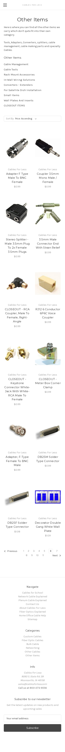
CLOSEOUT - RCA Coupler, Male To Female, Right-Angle (17, 315)
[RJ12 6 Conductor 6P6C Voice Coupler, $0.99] (48, 283)
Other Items (32, 655)
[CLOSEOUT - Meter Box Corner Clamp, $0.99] (48, 353)
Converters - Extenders (18, 84)
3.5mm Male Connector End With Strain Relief (48, 243)
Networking (32, 647)
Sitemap (32, 619)
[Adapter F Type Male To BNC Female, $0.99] (17, 148)
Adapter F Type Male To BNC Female (17, 178)
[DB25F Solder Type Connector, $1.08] (17, 497)
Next (55, 555)
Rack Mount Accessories (19, 74)
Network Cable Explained (32, 596)
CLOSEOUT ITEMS (14, 105)
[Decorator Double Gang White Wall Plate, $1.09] (48, 497)
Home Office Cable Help (32, 615)
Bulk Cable (32, 644)
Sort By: (10, 118)
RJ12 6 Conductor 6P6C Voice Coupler (47, 313)
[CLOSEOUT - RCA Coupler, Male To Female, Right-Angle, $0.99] (17, 283)
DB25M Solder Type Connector (47, 459)
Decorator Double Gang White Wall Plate (48, 527)
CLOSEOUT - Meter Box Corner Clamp (48, 383)
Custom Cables (32, 636)
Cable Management (16, 64)
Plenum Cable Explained (32, 600)
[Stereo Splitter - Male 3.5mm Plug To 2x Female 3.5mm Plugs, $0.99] (17, 214)
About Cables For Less (33, 607)
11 (43, 555)
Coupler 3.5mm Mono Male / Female (48, 178)
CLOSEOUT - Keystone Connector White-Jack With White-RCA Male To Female (17, 389)
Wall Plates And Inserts (18, 100)
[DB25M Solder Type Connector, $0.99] (48, 431)
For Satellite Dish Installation (22, 90)
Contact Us (32, 604)
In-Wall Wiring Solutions (19, 79)
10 (37, 555)
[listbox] (27, 118)
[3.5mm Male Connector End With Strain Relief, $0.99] (48, 214)
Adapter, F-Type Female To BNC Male (17, 461)
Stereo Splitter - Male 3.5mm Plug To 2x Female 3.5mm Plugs (17, 245)
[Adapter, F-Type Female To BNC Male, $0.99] (17, 431)
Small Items (11, 95)
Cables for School (32, 592)
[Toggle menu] (5, 5)
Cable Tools (11, 69)
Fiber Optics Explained (32, 611)
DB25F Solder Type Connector (17, 525)
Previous (12, 551)
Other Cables (32, 651)
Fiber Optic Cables (32, 640)
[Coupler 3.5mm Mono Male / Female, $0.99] (48, 148)
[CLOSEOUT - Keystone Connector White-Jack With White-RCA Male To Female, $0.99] (17, 353)
